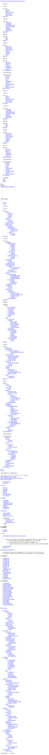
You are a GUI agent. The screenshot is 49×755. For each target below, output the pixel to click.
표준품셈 (13, 297)
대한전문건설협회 (7, 590)
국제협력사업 (9, 67)
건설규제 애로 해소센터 (13, 350)
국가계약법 (10, 309)
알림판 (9, 217)
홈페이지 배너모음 (10, 86)
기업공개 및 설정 (12, 283)
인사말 (9, 386)
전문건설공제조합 (7, 594)
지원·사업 (5, 16)
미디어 (7, 78)
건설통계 (10, 320)
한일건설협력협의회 (12, 406)
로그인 (4, 202)
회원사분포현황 (11, 402)
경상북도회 (5, 575)
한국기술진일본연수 (15, 413)
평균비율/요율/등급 (12, 338)
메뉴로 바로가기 (21, 1)
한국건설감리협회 (7, 595)
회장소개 (8, 62)
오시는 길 (8, 68)
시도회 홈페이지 (4, 555)
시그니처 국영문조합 (15, 398)
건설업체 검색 (11, 279)
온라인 (12, 340)
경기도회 (5, 567)
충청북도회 (5, 570)
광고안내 (8, 85)
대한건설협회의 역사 (13, 451)
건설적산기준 (9, 30)
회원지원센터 (9, 48)
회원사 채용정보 (12, 228)
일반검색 (13, 281)
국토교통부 (13, 332)
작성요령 (13, 249)
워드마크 (13, 395)
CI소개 (9, 394)
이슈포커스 (10, 444)
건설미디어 (13, 455)
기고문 (9, 448)
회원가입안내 (9, 46)
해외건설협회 (14, 336)
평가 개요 (10, 286)
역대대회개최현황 (15, 418)
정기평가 (10, 261)
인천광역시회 (6, 562)
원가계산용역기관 (12, 298)
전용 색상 (13, 401)
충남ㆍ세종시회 (6, 571)
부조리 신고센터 (12, 360)
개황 (12, 407)
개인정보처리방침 (10, 84)
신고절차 (13, 253)
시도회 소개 (8, 66)
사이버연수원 (14, 269)
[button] (3, 485)
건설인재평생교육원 (10, 26)
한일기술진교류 (14, 410)
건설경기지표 (11, 319)
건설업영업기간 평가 (10, 25)
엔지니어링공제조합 (7, 592)
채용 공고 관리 (14, 229)
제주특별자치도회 (7, 578)
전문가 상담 (8, 50)
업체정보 (8, 27)
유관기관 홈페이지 (4, 580)
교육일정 (10, 266)
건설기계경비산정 (15, 293)
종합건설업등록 (11, 243)
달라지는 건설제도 (10, 12)
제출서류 (13, 254)
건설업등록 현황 (12, 274)
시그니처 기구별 (14, 399)
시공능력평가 (9, 23)
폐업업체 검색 (14, 282)
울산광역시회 (6, 566)
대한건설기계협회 (7, 584)
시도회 (4, 203)
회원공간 (5, 40)
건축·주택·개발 (11, 313)
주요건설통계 (14, 322)
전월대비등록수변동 (15, 278)
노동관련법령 (11, 312)
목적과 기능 (13, 424)
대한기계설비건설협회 (8, 588)
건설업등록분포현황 (15, 275)
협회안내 (8, 64)
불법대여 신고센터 (12, 373)
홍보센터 (8, 76)
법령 (7, 38)
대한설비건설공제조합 (8, 587)
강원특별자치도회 (7, 569)
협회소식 (8, 9)
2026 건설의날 (6, 88)
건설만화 (13, 459)
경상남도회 (5, 577)
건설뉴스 (10, 445)
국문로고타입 (14, 397)
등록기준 (13, 246)
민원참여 (8, 53)
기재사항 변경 (11, 251)
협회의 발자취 (11, 453)
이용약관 (8, 82)
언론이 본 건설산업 (12, 447)
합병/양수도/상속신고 (13, 255)
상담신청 (10, 364)
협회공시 (8, 11)
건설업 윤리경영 (9, 49)
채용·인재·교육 (9, 15)
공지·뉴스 (5, 3)
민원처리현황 (9, 81)
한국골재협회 (6, 598)
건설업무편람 (11, 377)
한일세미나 (13, 411)
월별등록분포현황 (15, 277)
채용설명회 (10, 226)
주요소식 (8, 77)
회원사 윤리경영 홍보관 (13, 356)
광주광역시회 (6, 563)
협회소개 (5, 56)
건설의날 (10, 737)
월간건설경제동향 (15, 324)
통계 (7, 39)
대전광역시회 (6, 565)
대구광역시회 (6, 561)
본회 (9, 428)
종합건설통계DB (12, 330)
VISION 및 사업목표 (12, 392)
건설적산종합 (11, 291)
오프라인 (13, 339)
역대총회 (13, 409)
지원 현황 (13, 234)
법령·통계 (5, 31)
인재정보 (10, 232)
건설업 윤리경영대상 (13, 357)
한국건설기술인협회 (7, 596)
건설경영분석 (14, 326)
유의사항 (13, 247)
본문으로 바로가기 (5, 1)
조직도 (9, 388)
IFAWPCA (10, 415)
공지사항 (10, 213)
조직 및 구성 (8, 63)
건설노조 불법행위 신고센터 (14, 372)
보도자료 (10, 214)
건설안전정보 (9, 13)
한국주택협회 (6, 600)
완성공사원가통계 (15, 327)
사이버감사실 (11, 369)
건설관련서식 (11, 376)
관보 (9, 316)
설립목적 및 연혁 (12, 391)
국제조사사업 (11, 426)
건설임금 (10, 290)
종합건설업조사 (14, 323)
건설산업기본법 (11, 307)
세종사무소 (10, 430)
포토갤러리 (13, 457)
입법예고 (10, 315)
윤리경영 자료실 (12, 358)
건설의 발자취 (14, 452)
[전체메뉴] (5, 185)
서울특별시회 (6, 558)
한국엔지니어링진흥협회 (8, 599)
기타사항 (13, 250)
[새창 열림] (7, 481)
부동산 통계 (11, 328)
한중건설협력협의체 (12, 422)
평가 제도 (10, 287)
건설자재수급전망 (15, 295)
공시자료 (10, 220)
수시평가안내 (11, 262)
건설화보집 (13, 456)
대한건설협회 (14, 331)
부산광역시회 (6, 559)
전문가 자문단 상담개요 (13, 362)
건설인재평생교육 (12, 271)
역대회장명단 (14, 419)
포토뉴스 (10, 216)
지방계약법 (10, 311)
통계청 (12, 334)
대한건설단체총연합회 (8, 604)
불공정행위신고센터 (12, 370)
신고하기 (13, 353)
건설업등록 (8, 22)
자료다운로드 (14, 414)
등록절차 (13, 245)
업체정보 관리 (14, 230)
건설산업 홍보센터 (7, 70)
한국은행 (13, 335)
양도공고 (10, 221)
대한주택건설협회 (7, 591)
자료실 (7, 54)
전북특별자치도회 (7, 573)
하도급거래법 (11, 308)
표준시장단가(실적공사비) (17, 294)
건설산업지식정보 (7, 603)
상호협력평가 (9, 29)
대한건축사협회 (6, 586)
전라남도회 (5, 574)
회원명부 (8, 52)
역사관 (7, 80)
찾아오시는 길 (6, 547)
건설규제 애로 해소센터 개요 (17, 352)
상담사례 (10, 365)
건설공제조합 (6, 583)
